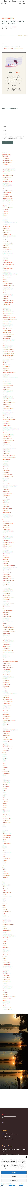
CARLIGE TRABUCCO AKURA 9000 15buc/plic (13, 48)
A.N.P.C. (4, 1114)
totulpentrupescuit (13, 1)
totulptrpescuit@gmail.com (11, 1134)
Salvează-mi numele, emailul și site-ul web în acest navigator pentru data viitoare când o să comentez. (14, 137)
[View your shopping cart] (1, 3)
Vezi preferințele (14, 1180)
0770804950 (7, 1136)
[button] (26, 1157)
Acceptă (14, 1172)
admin (14, 27)
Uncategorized (8, 18)
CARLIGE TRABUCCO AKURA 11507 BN (12, 47)
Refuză (14, 1176)
